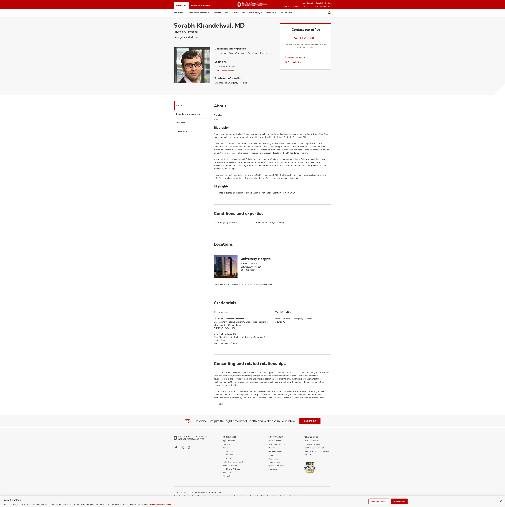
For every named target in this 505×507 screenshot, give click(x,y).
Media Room (273, 459)
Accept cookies (399, 501)
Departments (273, 448)
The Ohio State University (314, 448)
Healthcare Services (231, 455)
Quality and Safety (276, 466)
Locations (217, 12)
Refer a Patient (286, 12)
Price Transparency (231, 465)
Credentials (181, 131)
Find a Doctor (179, 12)
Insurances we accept (295, 57)
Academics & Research (200, 5)
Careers (323, 6)
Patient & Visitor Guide (235, 12)
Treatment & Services (198, 12)
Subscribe (310, 421)
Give (329, 6)
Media (316, 6)
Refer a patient (292, 62)
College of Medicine (312, 444)
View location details (224, 70)
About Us (270, 12)
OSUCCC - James (311, 441)
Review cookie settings (378, 501)
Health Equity (254, 12)
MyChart (328, 3)
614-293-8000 (307, 38)
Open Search (329, 13)
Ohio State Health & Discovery (316, 451)
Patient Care (181, 5)
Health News (306, 6)
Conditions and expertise (188, 114)
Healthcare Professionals (290, 6)
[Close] (501, 501)
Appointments (308, 3)
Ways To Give (274, 462)
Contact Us (273, 469)
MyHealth (227, 476)
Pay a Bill (319, 3)
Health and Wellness (231, 469)
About (179, 105)
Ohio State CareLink (276, 444)
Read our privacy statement (160, 504)
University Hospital (256, 259)
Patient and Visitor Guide (233, 462)
